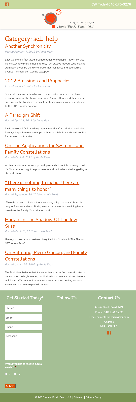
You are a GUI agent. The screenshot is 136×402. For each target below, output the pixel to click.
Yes (10, 374)
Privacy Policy (94, 397)
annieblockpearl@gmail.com (113, 317)
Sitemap (78, 397)
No (19, 374)
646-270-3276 (113, 312)
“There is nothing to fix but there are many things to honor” (42, 185)
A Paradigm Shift (22, 115)
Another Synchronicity (28, 46)
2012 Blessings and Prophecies (37, 81)
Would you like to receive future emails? (23, 365)
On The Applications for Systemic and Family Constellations (44, 148)
